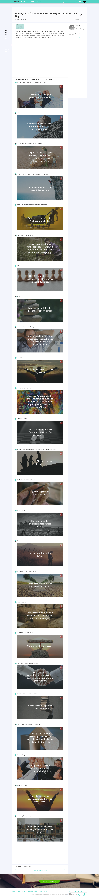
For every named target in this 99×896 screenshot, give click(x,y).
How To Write (43, 891)
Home (13, 891)
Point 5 (6, 34)
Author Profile (77, 38)
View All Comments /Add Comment (40, 870)
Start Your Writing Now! (49, 881)
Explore (38, 1)
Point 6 (6, 36)
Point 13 (7, 51)
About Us (32, 1)
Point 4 (6, 32)
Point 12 (7, 49)
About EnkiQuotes (32, 891)
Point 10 (7, 45)
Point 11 (7, 47)
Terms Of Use (21, 891)
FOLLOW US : (70, 891)
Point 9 (6, 43)
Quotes (18, 19)
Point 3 (6, 30)
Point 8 (6, 41)
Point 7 (6, 39)
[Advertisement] (40, 48)
